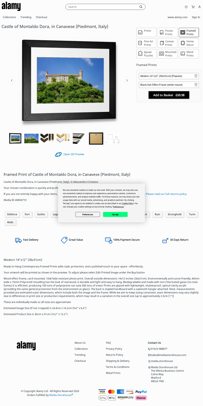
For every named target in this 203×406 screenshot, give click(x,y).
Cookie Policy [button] (128, 203)
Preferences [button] (118, 207)
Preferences (87, 214)
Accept (115, 214)
